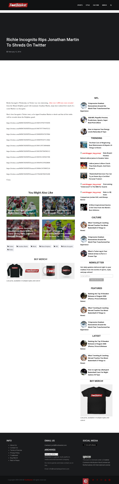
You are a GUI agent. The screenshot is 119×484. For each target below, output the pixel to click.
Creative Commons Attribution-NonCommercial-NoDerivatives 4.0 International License (96, 462)
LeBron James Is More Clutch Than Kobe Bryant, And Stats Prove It (99, 165)
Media (34, 246)
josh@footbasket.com (59, 445)
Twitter (11, 250)
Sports (80, 5)
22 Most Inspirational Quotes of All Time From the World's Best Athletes (100, 207)
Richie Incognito (68, 246)
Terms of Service (16, 450)
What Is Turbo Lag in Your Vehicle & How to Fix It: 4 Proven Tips (97, 253)
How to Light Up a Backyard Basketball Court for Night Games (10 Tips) (98, 372)
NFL (57, 246)
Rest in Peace (14, 460)
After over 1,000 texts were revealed (61, 103)
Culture (96, 5)
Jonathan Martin (23, 246)
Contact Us (14, 448)
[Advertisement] (59, 74)
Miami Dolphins (46, 246)
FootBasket (29, 480)
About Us (13, 445)
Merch (104, 5)
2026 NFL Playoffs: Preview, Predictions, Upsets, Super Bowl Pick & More (98, 120)
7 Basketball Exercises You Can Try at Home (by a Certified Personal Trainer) (100, 176)
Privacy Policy (15, 453)
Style (88, 5)
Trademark (14, 455)
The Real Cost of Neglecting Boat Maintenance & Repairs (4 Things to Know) (100, 145)
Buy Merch (14, 458)
